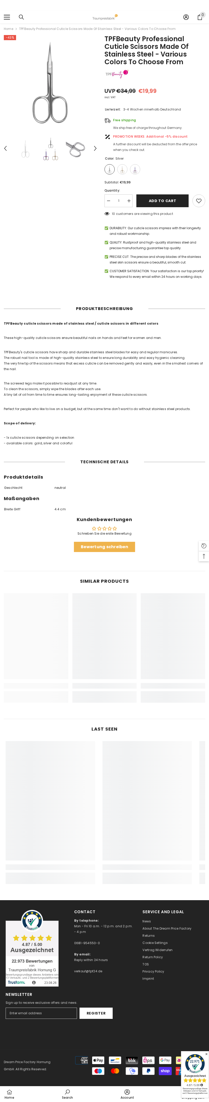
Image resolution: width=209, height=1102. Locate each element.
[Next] (95, 148)
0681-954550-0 (87, 943)
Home (8, 29)
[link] (36, 686)
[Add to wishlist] (198, 200)
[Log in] (186, 17)
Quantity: (112, 190)
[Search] (21, 17)
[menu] (7, 17)
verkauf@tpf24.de (88, 971)
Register (96, 1013)
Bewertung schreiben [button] (104, 547)
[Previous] (5, 148)
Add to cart (162, 200)
